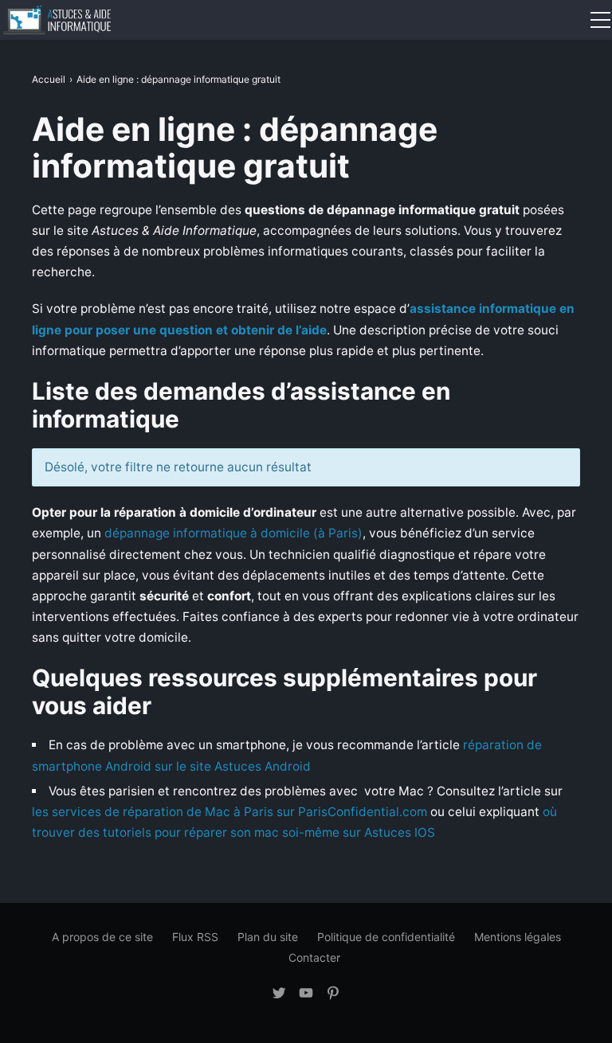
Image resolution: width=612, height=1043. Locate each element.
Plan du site (267, 936)
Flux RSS (195, 936)
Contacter (314, 957)
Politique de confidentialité (386, 936)
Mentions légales (517, 936)
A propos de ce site (102, 936)
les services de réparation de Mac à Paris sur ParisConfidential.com (229, 811)
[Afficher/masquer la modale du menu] (600, 20)
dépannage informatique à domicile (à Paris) (233, 533)
